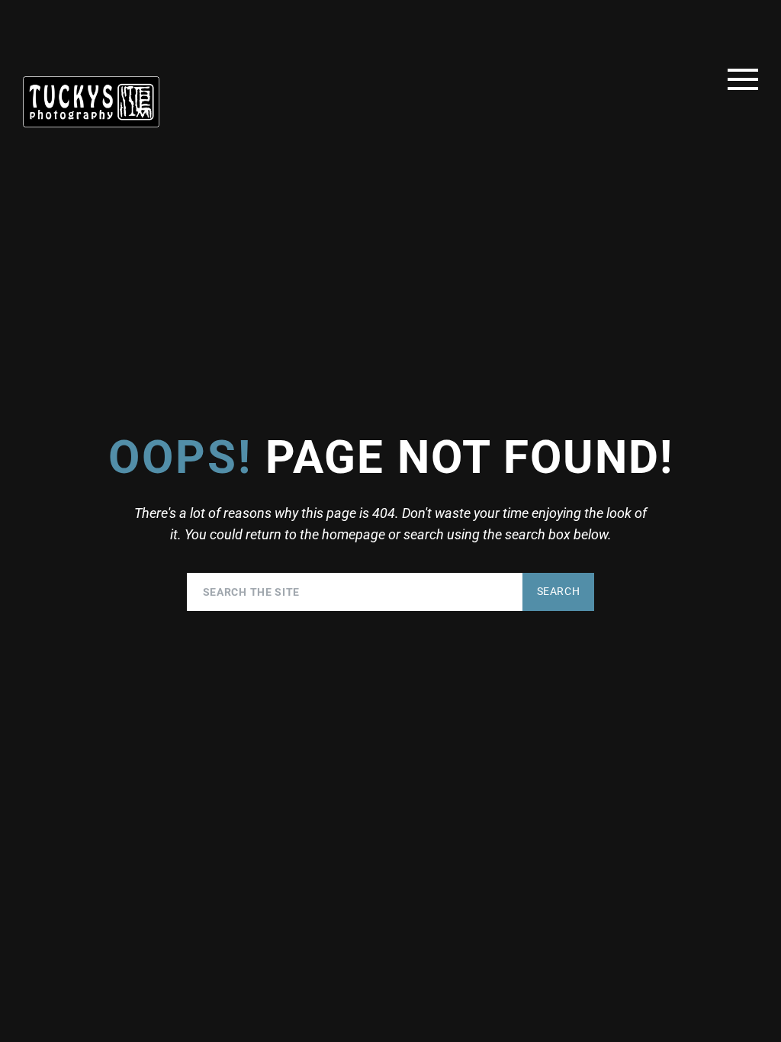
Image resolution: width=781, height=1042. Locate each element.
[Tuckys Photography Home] (91, 101)
